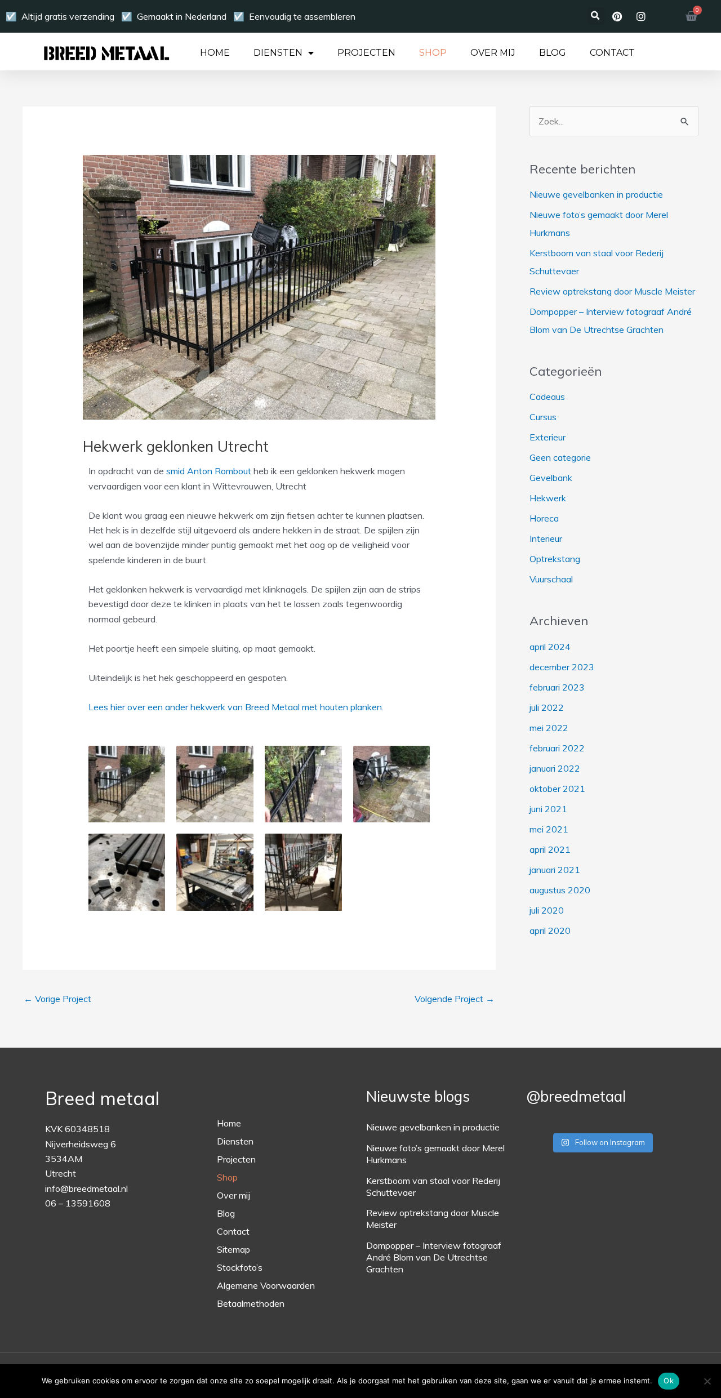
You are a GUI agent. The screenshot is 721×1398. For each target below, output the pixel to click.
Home (215, 52)
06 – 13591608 (77, 1203)
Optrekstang (554, 558)
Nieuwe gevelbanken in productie (596, 194)
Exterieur (547, 437)
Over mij (492, 52)
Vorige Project (57, 998)
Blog (552, 52)
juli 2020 (546, 910)
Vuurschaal (551, 579)
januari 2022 (554, 768)
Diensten (277, 52)
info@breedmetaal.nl (86, 1188)
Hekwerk (547, 498)
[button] (595, 16)
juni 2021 (548, 808)
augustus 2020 (559, 890)
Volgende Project (455, 998)
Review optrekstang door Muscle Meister (612, 291)
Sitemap (233, 1249)
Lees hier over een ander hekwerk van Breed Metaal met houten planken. (236, 707)
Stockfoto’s (239, 1267)
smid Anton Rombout (208, 471)
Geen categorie (560, 457)
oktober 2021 (557, 788)
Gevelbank (550, 477)
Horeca (544, 518)
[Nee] (707, 1381)
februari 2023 (557, 687)
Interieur (545, 538)
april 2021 (550, 849)
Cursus (543, 416)
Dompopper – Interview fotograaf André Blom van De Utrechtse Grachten (433, 1257)
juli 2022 (546, 707)
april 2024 (550, 646)
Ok (669, 1380)
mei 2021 (548, 829)
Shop (433, 52)
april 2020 (550, 930)
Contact (612, 52)
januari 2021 (554, 869)
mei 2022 (548, 727)
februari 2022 (557, 748)
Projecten (366, 52)
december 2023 (561, 667)
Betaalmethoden (250, 1303)
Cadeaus (547, 396)
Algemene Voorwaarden (266, 1285)
